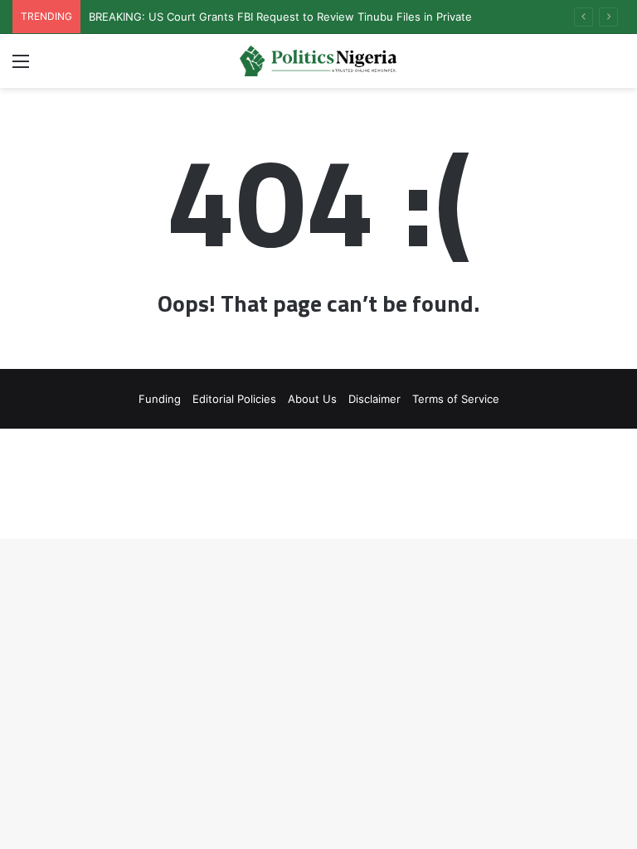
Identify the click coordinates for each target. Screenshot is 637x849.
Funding (160, 398)
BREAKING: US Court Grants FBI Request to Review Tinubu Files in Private (280, 16)
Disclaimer (374, 398)
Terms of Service (455, 398)
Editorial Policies (234, 398)
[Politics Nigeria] (318, 61)
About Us (312, 398)
